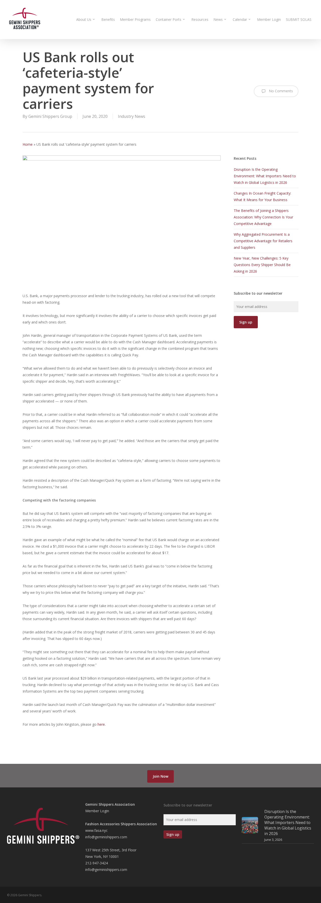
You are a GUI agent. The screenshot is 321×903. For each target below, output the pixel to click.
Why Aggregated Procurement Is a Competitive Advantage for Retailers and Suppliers (263, 241)
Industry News (131, 116)
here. (102, 724)
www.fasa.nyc (96, 830)
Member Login (97, 810)
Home (28, 144)
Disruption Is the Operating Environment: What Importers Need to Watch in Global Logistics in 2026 (265, 176)
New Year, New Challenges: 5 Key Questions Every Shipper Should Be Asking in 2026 (262, 265)
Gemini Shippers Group (50, 116)
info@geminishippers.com (106, 837)
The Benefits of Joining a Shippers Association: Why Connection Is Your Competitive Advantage (263, 217)
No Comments (280, 91)
